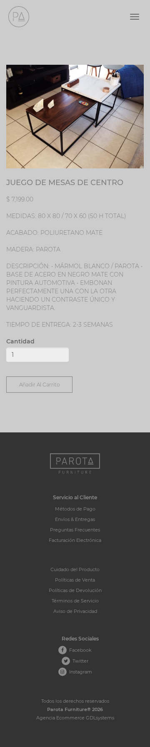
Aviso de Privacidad (75, 611)
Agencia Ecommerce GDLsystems (75, 718)
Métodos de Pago (75, 509)
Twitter (79, 661)
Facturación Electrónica (75, 540)
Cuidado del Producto (75, 569)
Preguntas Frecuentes (75, 530)
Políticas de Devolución (75, 590)
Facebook (79, 650)
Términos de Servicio (75, 601)
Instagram (79, 672)
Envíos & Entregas (75, 519)
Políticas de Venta (75, 580)
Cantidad (20, 341)
